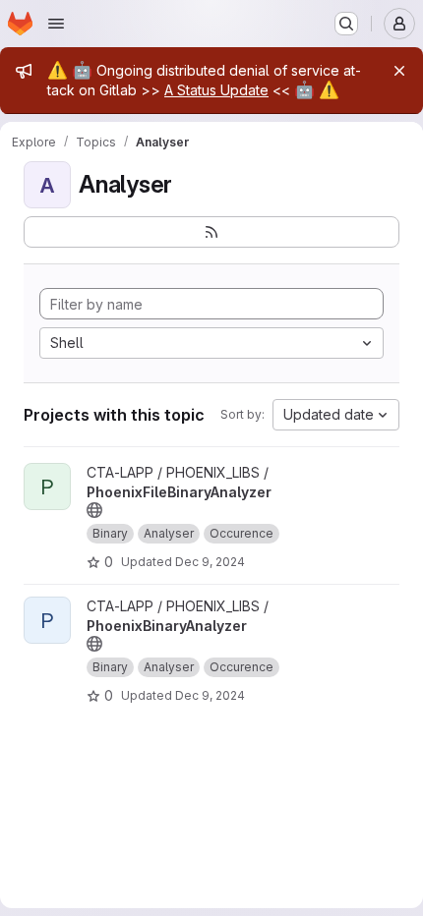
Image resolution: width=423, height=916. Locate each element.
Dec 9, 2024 (210, 561)
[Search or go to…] (346, 23)
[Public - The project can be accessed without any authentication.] (94, 510)
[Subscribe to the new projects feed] (211, 232)
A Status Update (216, 90)
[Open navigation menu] (56, 23)
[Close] (399, 71)
